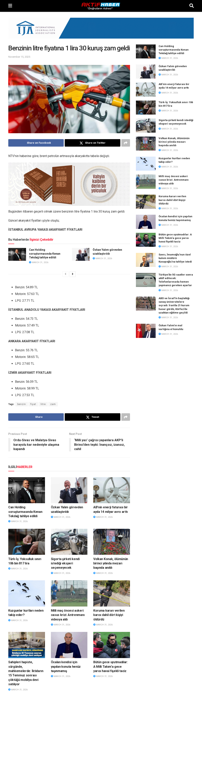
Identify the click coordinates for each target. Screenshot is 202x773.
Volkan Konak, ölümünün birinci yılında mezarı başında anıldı (110, 563)
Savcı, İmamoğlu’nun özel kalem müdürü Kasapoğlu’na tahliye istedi (175, 258)
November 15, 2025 (19, 56)
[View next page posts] (73, 274)
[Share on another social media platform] (125, 143)
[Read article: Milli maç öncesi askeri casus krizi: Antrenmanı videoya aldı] (69, 593)
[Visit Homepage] (100, 6)
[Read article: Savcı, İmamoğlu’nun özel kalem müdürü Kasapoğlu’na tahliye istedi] (26, 710)
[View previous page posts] (65, 274)
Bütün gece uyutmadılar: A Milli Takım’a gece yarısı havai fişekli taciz (110, 666)
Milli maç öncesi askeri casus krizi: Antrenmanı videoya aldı (68, 615)
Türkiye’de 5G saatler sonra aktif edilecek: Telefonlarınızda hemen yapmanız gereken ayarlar (68, 736)
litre (43, 404)
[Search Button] (191, 6)
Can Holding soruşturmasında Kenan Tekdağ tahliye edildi (44, 253)
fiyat (33, 404)
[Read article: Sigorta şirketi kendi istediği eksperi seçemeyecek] (69, 542)
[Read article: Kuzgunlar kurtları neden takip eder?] (26, 593)
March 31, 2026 (39, 262)
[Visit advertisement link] (101, 31)
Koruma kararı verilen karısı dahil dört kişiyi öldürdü (108, 615)
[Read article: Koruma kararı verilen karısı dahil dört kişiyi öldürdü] (111, 593)
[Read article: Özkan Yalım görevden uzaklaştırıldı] (81, 254)
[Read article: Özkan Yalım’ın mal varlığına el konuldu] (146, 331)
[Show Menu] (10, 6)
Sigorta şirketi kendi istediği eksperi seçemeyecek (65, 563)
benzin (21, 404)
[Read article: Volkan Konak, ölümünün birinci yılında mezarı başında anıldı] (111, 542)
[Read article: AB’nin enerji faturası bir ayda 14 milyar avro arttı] (111, 490)
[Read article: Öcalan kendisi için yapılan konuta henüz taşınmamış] (69, 645)
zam (53, 404)
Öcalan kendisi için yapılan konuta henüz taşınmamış (66, 666)
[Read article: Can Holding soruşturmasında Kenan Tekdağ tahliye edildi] (17, 254)
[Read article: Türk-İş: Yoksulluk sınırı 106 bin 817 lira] (26, 542)
